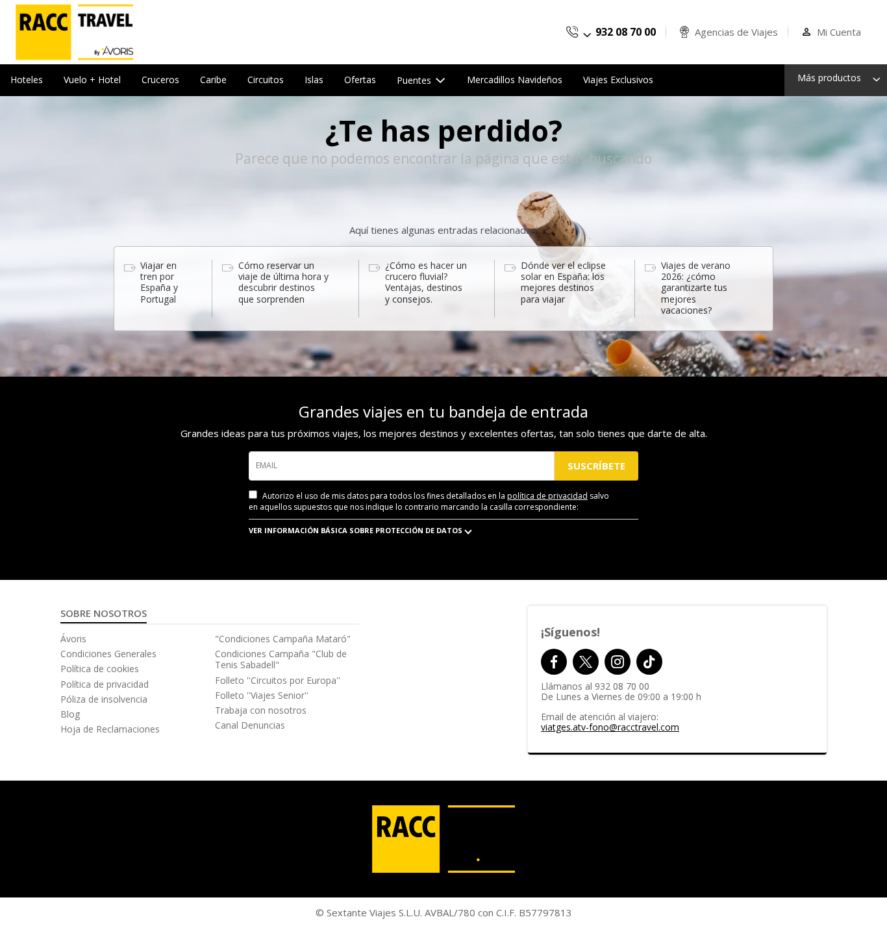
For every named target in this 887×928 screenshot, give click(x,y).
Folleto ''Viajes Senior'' (261, 695)
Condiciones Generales (108, 653)
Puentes (415, 80)
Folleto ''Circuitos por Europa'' (277, 680)
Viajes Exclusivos (618, 79)
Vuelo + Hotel (92, 79)
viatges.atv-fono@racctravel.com (610, 727)
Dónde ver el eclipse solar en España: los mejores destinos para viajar (563, 282)
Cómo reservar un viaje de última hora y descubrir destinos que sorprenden (283, 282)
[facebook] (554, 662)
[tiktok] (649, 662)
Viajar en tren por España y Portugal (159, 282)
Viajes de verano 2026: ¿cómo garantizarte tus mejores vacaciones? (696, 287)
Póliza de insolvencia (103, 699)
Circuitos (265, 79)
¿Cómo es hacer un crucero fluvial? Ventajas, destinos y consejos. (426, 282)
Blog (70, 714)
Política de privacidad (104, 684)
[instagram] (618, 662)
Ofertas (360, 79)
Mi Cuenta (839, 32)
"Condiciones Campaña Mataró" (283, 639)
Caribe (213, 79)
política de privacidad (547, 495)
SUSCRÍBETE (596, 465)
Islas (314, 79)
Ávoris (73, 639)
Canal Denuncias (250, 725)
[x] (586, 662)
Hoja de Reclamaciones (110, 729)
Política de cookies (99, 668)
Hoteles (26, 79)
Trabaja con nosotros (260, 710)
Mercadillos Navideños (514, 79)
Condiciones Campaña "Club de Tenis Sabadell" (281, 659)
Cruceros (160, 79)
